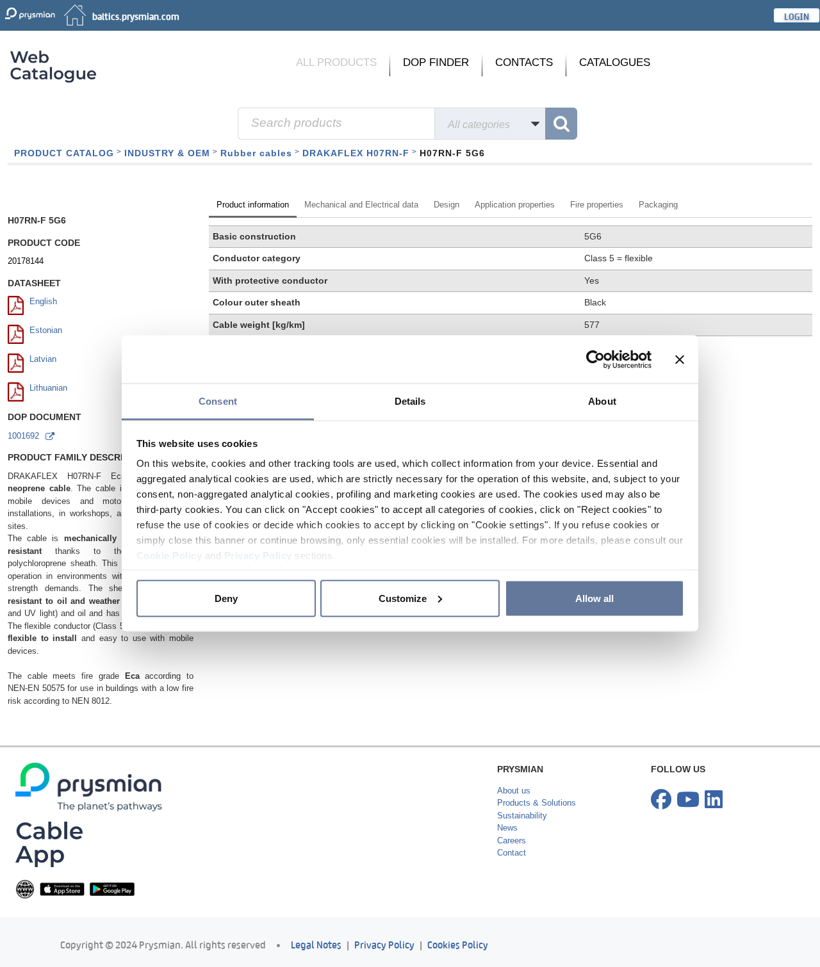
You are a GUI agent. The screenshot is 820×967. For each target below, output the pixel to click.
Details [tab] (410, 401)
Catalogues (614, 62)
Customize (403, 597)
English (43, 347)
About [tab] (602, 401)
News (507, 873)
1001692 (23, 481)
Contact (511, 898)
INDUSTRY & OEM (167, 153)
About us (513, 836)
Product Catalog (64, 153)
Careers (511, 886)
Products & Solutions (536, 848)
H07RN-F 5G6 (452, 153)
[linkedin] (714, 845)
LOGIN (796, 15)
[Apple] (62, 934)
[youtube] (688, 845)
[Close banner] (679, 359)
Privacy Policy (258, 555)
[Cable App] (49, 889)
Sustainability (522, 861)
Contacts (524, 62)
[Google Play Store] (112, 934)
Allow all (594, 597)
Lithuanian (48, 433)
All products (336, 62)
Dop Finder (436, 62)
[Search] (561, 124)
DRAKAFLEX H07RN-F (355, 153)
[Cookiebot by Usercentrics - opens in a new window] (595, 359)
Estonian (45, 375)
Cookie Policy (169, 555)
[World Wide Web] (25, 934)
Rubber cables (256, 153)
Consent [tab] (218, 401)
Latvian (42, 404)
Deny (226, 597)
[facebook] (661, 845)
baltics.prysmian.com (135, 15)
